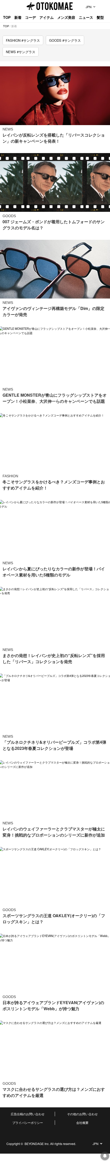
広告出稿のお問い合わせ (28, 1114)
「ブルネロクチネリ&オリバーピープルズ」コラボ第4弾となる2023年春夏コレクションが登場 (54, 745)
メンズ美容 (66, 17)
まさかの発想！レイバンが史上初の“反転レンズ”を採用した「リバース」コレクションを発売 (54, 658)
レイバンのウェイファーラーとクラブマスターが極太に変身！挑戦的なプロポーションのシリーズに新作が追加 (54, 832)
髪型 (100, 17)
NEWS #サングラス (20, 51)
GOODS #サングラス (65, 40)
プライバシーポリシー (27, 1122)
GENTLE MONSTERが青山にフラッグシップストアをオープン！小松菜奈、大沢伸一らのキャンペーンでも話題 (55, 398)
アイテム (46, 17)
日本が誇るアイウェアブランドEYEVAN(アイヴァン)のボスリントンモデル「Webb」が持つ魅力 (53, 1005)
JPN (89, 7)
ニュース (86, 17)
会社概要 (82, 1122)
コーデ (30, 17)
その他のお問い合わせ (82, 1114)
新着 (17, 17)
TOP (7, 17)
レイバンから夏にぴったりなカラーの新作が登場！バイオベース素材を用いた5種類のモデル (54, 572)
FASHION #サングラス (23, 40)
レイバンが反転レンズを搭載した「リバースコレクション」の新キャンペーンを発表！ (54, 138)
